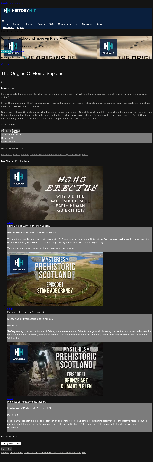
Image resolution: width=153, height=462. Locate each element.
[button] (3, 21)
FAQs (51, 24)
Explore (30, 24)
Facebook (6, 131)
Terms (28, 452)
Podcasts (18, 24)
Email (17, 131)
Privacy (36, 452)
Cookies (44, 452)
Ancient (5, 64)
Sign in (99, 24)
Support (5, 452)
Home (6, 24)
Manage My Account (68, 24)
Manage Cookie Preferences (64, 452)
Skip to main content (12, 2)
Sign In (20, 27)
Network (14, 452)
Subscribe (6, 51)
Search (41, 24)
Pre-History (22, 161)
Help (22, 452)
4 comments (7, 88)
